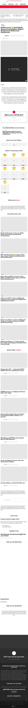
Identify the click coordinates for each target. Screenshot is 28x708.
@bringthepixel (4, 601)
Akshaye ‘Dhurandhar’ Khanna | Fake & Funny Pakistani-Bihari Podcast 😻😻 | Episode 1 (12, 415)
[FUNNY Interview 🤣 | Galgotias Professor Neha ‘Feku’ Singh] (14, 382)
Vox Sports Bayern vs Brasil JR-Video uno (13, 483)
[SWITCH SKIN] (24, 6)
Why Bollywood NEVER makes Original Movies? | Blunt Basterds (12, 438)
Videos (18, 350)
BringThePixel (5, 599)
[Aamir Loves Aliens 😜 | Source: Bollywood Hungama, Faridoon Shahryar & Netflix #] (14, 310)
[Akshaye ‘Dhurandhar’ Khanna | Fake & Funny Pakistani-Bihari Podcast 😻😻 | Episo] (14, 405)
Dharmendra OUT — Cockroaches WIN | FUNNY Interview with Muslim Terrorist (12, 370)
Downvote (21, 144)
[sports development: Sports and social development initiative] (14, 451)
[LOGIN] (26, 6)
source (2, 84)
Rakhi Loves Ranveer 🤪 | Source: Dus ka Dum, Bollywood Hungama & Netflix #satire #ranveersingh (14, 343)
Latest (4, 4)
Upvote (6, 144)
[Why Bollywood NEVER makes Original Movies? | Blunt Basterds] (14, 429)
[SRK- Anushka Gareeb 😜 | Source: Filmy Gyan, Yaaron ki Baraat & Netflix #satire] (14, 245)
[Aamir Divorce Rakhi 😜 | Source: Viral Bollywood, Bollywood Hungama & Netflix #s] (14, 267)
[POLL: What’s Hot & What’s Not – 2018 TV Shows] (19, 11)
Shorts (2, 252)
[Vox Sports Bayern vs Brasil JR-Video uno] (14, 474)
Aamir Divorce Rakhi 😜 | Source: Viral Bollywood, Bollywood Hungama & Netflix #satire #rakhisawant (13, 278)
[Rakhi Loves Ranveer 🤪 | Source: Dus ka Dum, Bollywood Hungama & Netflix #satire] (14, 332)
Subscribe (14, 691)
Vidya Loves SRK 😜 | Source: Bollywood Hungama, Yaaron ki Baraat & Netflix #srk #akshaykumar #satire (13, 299)
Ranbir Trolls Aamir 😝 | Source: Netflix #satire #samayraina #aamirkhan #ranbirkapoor (12, 234)
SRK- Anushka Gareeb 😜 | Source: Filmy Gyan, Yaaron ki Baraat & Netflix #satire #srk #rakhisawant (13, 256)
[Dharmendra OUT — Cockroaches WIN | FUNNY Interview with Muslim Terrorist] (14, 360)
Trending (23, 4)
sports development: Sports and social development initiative (12, 461)
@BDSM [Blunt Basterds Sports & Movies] (14, 689)
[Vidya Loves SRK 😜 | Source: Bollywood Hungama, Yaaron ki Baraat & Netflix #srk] (14, 289)
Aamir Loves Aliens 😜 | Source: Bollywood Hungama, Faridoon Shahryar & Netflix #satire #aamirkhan (13, 321)
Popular (10, 4)
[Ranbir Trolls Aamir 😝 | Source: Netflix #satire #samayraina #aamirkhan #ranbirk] (14, 224)
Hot (16, 4)
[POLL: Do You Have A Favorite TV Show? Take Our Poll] (6, 11)
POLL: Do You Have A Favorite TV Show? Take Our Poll (6, 16)
